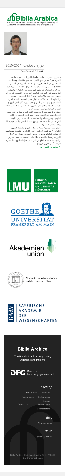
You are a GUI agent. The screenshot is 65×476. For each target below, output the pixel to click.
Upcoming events (44, 436)
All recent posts (45, 423)
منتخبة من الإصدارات (49, 147)
